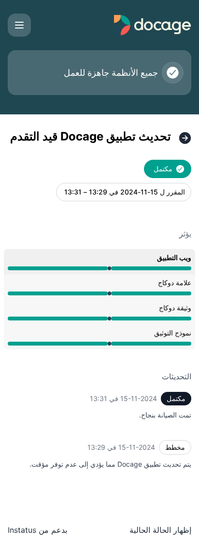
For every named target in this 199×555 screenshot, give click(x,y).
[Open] (19, 25)
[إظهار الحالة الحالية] (185, 138)
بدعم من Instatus (37, 530)
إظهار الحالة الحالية (160, 530)
